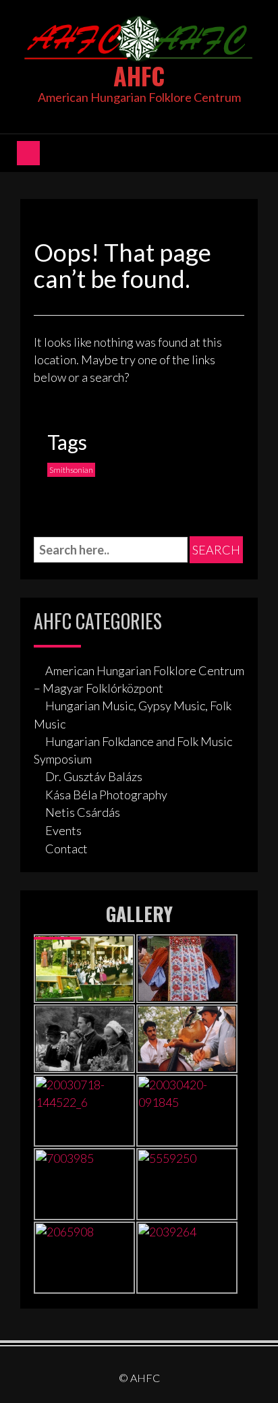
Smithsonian (71, 470)
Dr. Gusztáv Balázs (93, 776)
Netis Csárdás (82, 812)
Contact (66, 848)
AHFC (139, 75)
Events (63, 830)
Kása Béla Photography (106, 794)
